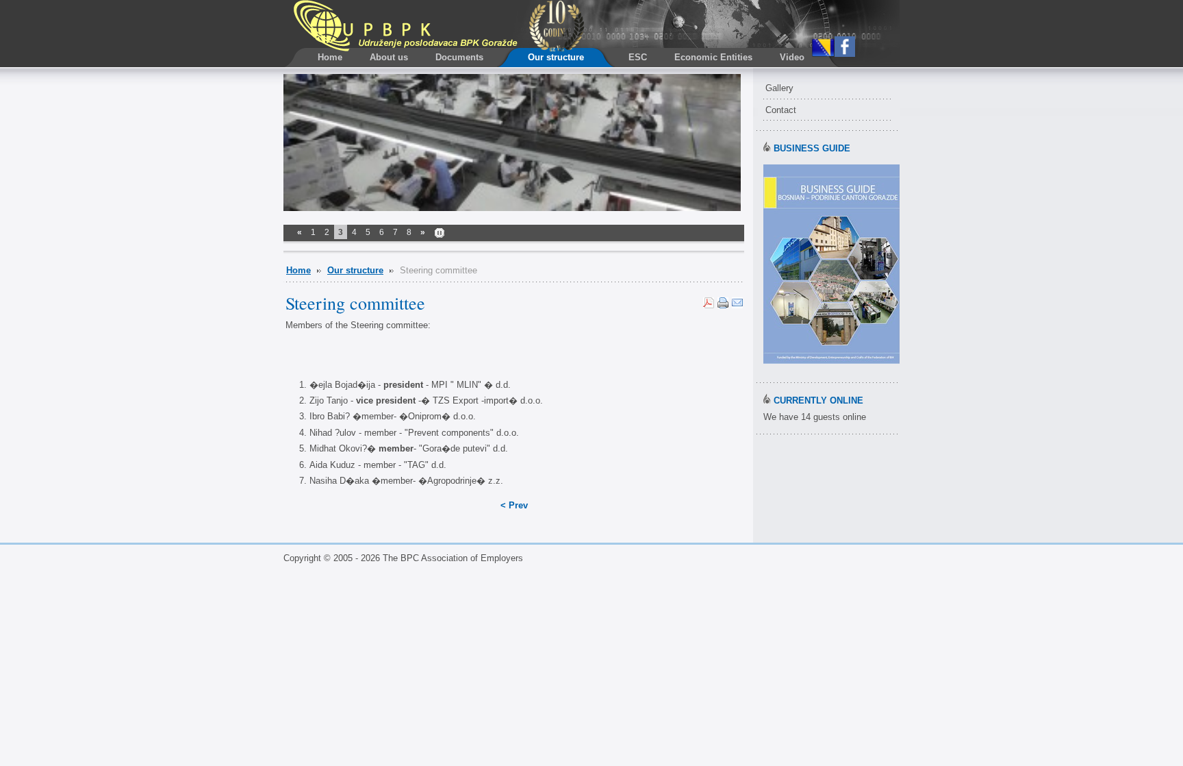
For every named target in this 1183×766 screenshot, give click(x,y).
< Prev (514, 505)
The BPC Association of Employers (439, 25)
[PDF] (708, 305)
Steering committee (355, 302)
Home (298, 270)
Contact (780, 110)
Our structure (355, 270)
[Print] (722, 305)
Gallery (779, 88)
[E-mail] (737, 305)
